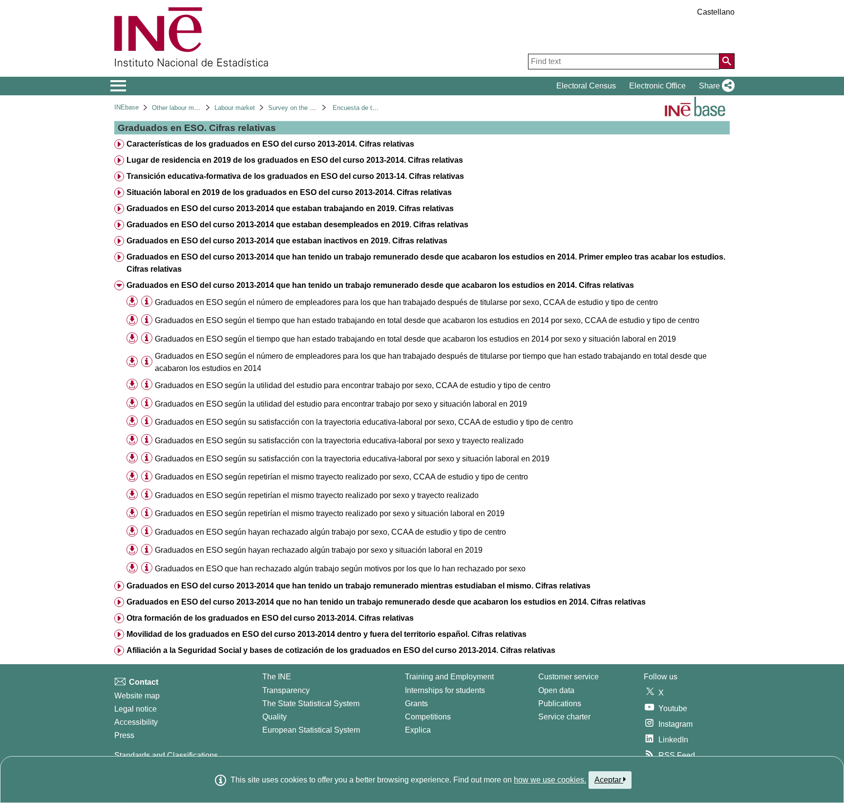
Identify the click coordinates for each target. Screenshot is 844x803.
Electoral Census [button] (586, 86)
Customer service (568, 677)
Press (124, 735)
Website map (137, 696)
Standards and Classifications (166, 755)
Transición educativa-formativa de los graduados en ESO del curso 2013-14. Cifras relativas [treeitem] (295, 176)
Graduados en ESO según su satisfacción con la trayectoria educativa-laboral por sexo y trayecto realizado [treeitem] (339, 440)
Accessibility (136, 722)
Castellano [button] (716, 12)
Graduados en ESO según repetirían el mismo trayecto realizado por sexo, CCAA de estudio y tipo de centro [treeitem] (341, 477)
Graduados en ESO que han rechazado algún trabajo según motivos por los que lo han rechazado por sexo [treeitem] (340, 568)
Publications (559, 703)
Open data (556, 690)
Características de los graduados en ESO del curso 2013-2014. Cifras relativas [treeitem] (270, 144)
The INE (276, 677)
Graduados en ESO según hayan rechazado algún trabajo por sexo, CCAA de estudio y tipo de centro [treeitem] (330, 532)
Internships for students (445, 690)
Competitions (428, 717)
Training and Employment (449, 677)
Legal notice (135, 709)
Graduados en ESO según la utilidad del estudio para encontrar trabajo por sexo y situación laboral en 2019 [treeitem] (341, 404)
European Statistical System (311, 730)
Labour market (234, 107)
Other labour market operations (195, 107)
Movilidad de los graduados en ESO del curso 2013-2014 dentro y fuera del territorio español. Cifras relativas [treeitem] (327, 634)
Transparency (286, 690)
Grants (416, 703)
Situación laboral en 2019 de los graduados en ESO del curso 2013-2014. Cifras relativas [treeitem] (289, 192)
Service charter (564, 717)
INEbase (126, 107)
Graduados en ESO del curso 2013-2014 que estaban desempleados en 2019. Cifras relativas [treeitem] (297, 224)
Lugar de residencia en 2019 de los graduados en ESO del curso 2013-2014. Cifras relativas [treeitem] (295, 160)
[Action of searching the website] (727, 61)
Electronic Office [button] (657, 86)
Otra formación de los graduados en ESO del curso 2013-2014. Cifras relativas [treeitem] (270, 618)
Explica (418, 730)
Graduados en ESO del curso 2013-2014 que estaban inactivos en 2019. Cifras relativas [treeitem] (287, 241)
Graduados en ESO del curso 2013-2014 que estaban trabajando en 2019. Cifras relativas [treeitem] (290, 208)
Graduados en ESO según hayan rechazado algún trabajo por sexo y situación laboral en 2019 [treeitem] (319, 550)
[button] (715, 86)
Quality (274, 717)
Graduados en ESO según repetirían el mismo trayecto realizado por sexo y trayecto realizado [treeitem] (317, 495)
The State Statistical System (310, 703)
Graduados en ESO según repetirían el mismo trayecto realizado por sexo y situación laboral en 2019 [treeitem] (330, 513)
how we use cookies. (550, 780)
